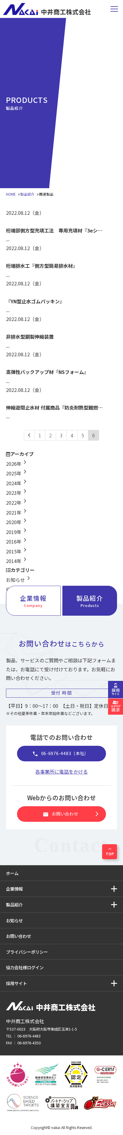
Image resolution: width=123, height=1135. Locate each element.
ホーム (12, 873)
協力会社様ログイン (25, 967)
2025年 (17, 473)
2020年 (17, 522)
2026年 (17, 463)
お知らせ (19, 579)
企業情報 (33, 601)
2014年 (17, 561)
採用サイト (16, 983)
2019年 (17, 531)
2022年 (17, 502)
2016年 (17, 541)
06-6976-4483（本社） (60, 753)
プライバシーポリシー (27, 952)
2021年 (17, 512)
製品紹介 (89, 601)
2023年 (17, 492)
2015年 (17, 551)
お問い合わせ (72, 814)
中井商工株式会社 (66, 11)
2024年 (17, 483)
